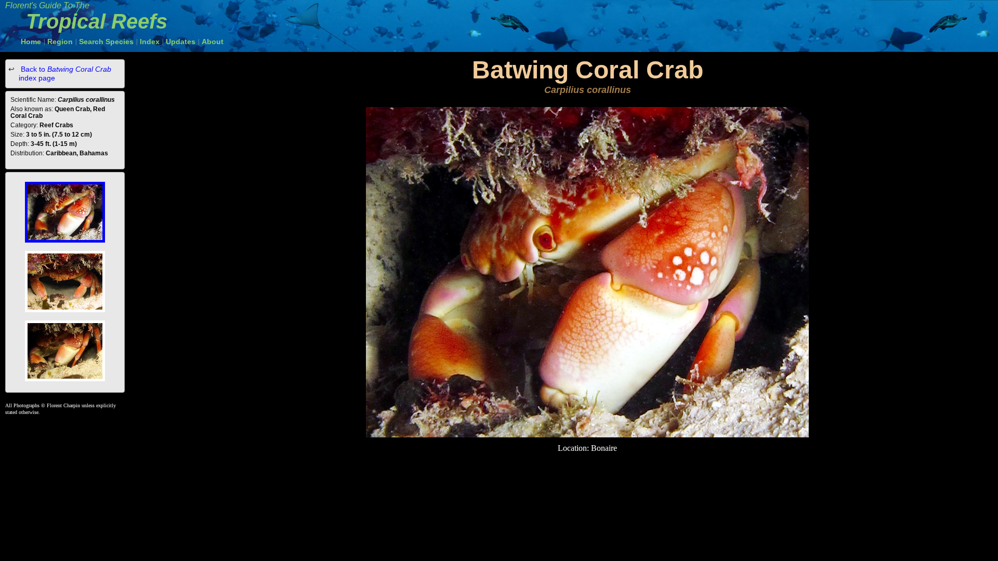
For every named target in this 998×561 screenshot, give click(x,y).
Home (31, 41)
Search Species (106, 41)
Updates (180, 41)
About (213, 41)
